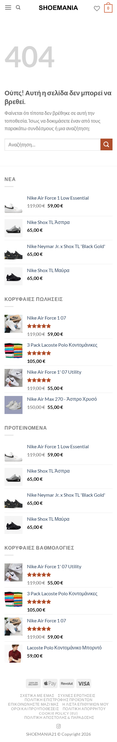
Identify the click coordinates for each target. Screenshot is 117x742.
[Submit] (106, 144)
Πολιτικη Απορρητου (84, 709)
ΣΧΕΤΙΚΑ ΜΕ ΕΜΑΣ (37, 695)
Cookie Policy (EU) (58, 713)
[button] (8, 7)
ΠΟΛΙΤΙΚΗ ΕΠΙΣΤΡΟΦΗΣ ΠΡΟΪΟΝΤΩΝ (59, 700)
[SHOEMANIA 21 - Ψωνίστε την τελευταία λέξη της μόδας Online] (58, 7)
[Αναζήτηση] (18, 7)
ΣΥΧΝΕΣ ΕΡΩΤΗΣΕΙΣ (76, 695)
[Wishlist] (97, 8)
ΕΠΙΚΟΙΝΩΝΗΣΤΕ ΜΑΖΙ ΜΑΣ (33, 704)
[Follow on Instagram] (58, 726)
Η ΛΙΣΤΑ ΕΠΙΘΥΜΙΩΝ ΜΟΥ (85, 704)
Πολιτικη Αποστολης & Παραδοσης (59, 717)
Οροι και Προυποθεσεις (35, 709)
